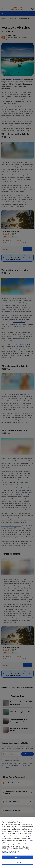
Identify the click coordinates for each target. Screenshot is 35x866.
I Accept (17, 857)
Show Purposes (17, 862)
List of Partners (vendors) (9, 852)
